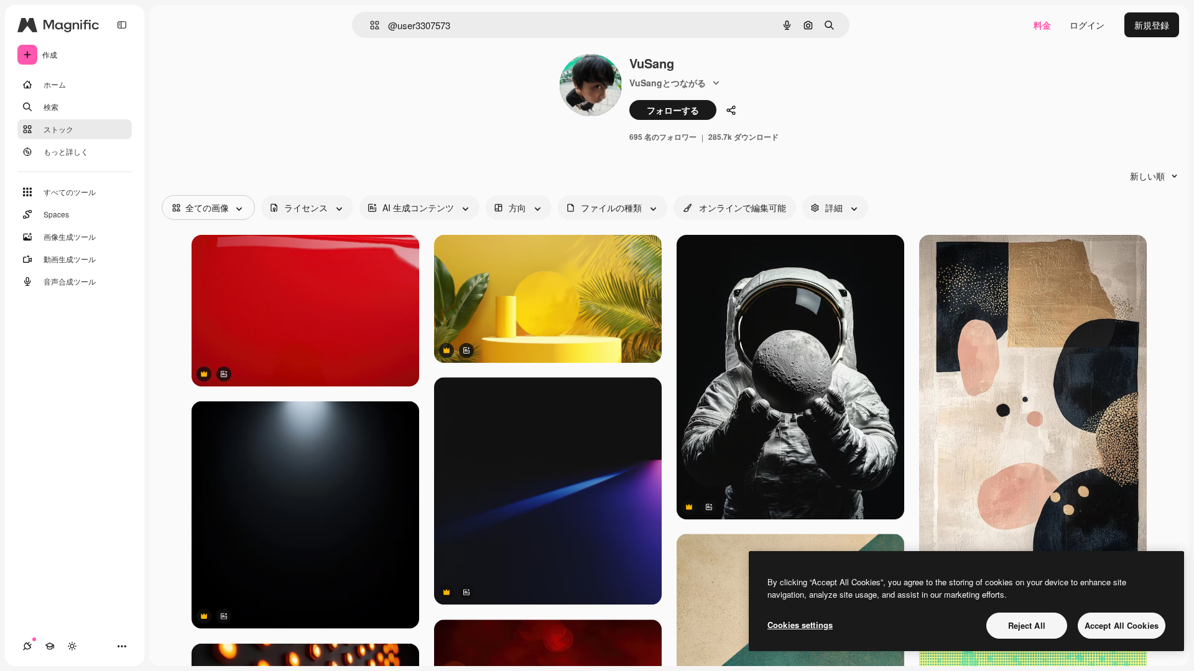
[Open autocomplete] (370, 25)
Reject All (1026, 625)
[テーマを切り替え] (72, 646)
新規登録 (1151, 25)
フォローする (673, 110)
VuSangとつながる (667, 82)
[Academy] (50, 646)
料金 (1042, 25)
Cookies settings (800, 625)
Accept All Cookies (1122, 625)
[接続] (27, 646)
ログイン (1087, 25)
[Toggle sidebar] (122, 25)
